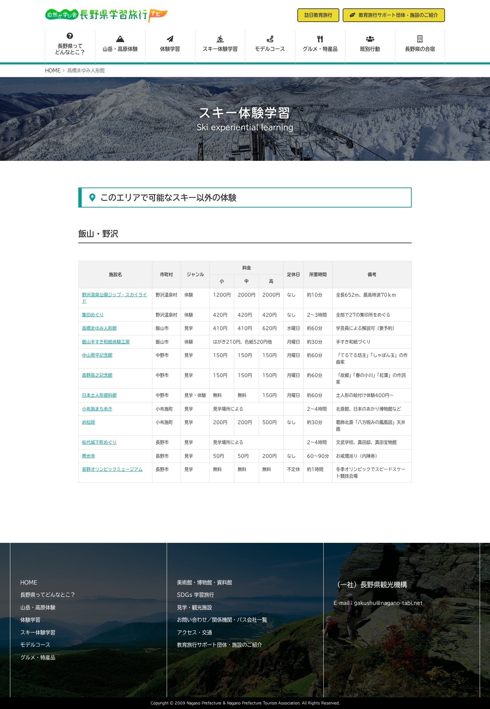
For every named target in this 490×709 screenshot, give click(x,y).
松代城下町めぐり (99, 442)
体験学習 (170, 48)
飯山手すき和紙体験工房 (106, 342)
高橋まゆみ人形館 (99, 328)
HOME (28, 582)
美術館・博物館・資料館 (204, 582)
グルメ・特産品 (320, 48)
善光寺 (88, 456)
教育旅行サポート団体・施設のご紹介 (219, 644)
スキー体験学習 (220, 48)
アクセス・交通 (194, 632)
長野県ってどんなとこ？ (70, 49)
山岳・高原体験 (120, 48)
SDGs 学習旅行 (195, 594)
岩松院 (88, 422)
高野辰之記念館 (97, 375)
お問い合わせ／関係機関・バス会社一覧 (222, 619)
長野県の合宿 (420, 48)
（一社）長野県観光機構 (370, 584)
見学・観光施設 (194, 607)
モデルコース (270, 48)
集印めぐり (93, 315)
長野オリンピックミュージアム (112, 469)
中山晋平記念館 (97, 355)
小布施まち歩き (97, 409)
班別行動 (370, 48)
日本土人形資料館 (99, 395)
